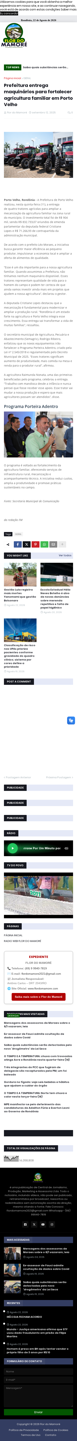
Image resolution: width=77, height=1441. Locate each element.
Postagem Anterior (18, 777)
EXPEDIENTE (38, 957)
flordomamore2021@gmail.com (41, 973)
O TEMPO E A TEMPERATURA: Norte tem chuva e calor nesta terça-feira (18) (35, 1094)
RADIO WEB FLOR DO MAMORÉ (22, 941)
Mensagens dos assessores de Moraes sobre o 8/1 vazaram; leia (37, 1024)
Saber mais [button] (69, 9)
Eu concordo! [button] (9, 13)
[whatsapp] (38, 1118)
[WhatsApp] (44, 544)
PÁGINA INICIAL (13, 935)
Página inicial (12, 78)
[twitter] (38, 1122)
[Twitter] (27, 544)
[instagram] (38, 1124)
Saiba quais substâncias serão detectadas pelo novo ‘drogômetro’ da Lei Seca (44, 67)
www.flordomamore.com (43, 988)
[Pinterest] (35, 544)
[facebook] (38, 1120)
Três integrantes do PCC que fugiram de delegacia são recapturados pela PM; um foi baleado (35, 1071)
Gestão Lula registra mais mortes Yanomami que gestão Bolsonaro (20, 595)
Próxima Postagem (58, 777)
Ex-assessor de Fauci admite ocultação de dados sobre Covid (34, 1035)
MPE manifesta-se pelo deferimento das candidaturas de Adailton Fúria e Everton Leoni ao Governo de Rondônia (36, 1108)
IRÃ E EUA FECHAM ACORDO (24, 1317)
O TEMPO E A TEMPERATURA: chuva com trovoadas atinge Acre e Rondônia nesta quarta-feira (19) (38, 1058)
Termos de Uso (30, 1435)
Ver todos (65, 555)
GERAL (27, 78)
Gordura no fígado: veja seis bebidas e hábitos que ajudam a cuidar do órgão (36, 1083)
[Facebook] (18, 544)
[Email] (53, 544)
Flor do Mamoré (50, 1424)
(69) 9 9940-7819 (36, 968)
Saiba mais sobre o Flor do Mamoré (38, 996)
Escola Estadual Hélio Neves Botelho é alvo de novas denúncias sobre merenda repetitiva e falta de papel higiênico (55, 598)
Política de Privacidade (24, 1430)
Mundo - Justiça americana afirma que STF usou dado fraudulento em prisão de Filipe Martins (37, 1333)
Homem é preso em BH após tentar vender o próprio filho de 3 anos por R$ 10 (38, 1350)
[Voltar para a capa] (14, 35)
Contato (50, 1435)
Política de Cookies (55, 1430)
